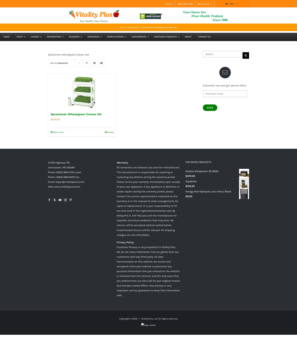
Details (110, 132)
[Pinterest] (70, 200)
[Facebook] (49, 200)
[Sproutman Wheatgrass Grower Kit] (82, 91)
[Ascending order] (86, 63)
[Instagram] (65, 200)
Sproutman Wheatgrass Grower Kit (76, 114)
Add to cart (58, 132)
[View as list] (101, 63)
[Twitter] (54, 200)
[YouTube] (60, 200)
